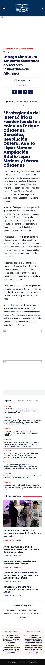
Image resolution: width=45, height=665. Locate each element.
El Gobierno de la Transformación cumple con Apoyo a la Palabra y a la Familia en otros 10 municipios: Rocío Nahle (21, 444)
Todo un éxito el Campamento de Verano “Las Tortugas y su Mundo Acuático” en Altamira (20, 575)
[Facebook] (14, 92)
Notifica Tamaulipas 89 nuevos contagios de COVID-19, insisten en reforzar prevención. (33, 649)
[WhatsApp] (30, 92)
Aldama (29, 401)
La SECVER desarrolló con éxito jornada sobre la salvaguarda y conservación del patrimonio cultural (20, 411)
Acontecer (20, 401)
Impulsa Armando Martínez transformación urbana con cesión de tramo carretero (21, 549)
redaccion (25, 80)
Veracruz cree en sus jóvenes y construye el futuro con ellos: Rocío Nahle (21, 477)
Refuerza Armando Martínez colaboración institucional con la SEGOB (20, 589)
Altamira (8, 49)
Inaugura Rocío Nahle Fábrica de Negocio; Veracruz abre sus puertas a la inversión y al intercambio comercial (22, 487)
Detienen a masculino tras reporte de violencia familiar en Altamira (22, 533)
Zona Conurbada (24, 49)
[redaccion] (16, 80)
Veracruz (7, 406)
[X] (20, 92)
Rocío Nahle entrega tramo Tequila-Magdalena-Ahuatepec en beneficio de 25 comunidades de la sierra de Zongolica (21, 467)
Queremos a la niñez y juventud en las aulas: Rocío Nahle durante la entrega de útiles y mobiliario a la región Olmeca (22, 422)
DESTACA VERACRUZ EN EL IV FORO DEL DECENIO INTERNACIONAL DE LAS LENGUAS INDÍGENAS (20, 433)
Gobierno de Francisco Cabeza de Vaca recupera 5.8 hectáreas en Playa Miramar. (11, 649)
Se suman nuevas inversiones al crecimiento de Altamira (19, 562)
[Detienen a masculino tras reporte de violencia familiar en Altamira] (22, 513)
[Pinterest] (25, 92)
